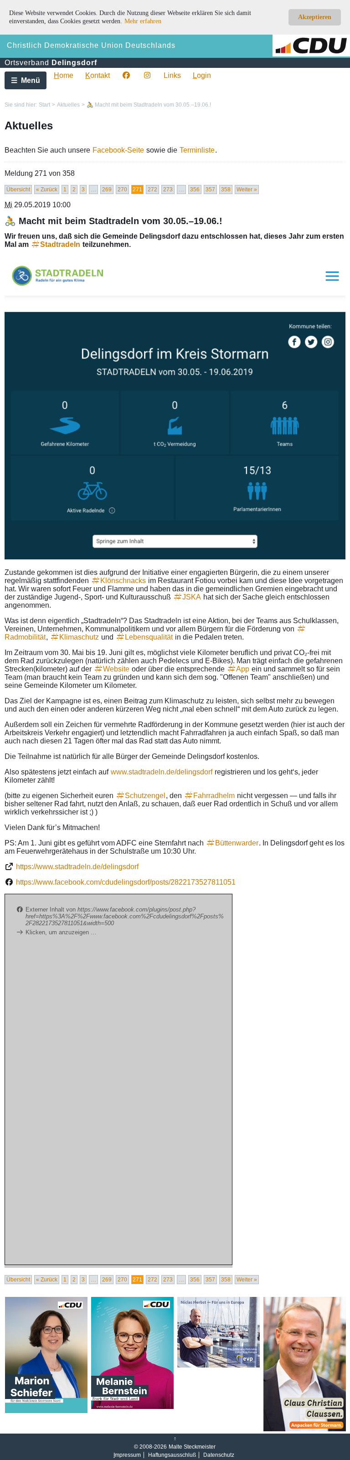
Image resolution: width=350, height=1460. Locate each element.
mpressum (127, 1455)
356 (195, 189)
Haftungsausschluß (172, 1455)
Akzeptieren (314, 17)
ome (63, 75)
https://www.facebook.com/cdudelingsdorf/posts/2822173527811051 (126, 882)
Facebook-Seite (118, 150)
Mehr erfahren (142, 21)
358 (226, 189)
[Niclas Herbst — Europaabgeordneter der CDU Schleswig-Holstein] (218, 1365)
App (242, 669)
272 (152, 189)
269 (107, 189)
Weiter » (247, 189)
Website (116, 669)
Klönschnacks (123, 580)
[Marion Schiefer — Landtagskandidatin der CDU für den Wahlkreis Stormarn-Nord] (46, 1411)
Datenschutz (218, 1455)
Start (44, 105)
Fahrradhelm (214, 795)
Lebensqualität (149, 637)
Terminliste (197, 150)
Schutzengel (145, 795)
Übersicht (18, 189)
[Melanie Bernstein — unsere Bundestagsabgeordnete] (132, 1407)
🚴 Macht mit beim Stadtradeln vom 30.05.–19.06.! (149, 105)
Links (172, 75)
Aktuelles (68, 105)
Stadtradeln (60, 244)
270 (122, 189)
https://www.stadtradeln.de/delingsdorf (77, 867)
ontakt (97, 75)
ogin (202, 75)
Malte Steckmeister (192, 1447)
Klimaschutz (79, 637)
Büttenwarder (236, 843)
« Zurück (46, 189)
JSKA (191, 597)
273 (168, 189)
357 (210, 189)
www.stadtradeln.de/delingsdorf (161, 772)
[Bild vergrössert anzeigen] (175, 408)
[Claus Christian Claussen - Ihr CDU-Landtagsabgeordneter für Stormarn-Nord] (304, 1429)
